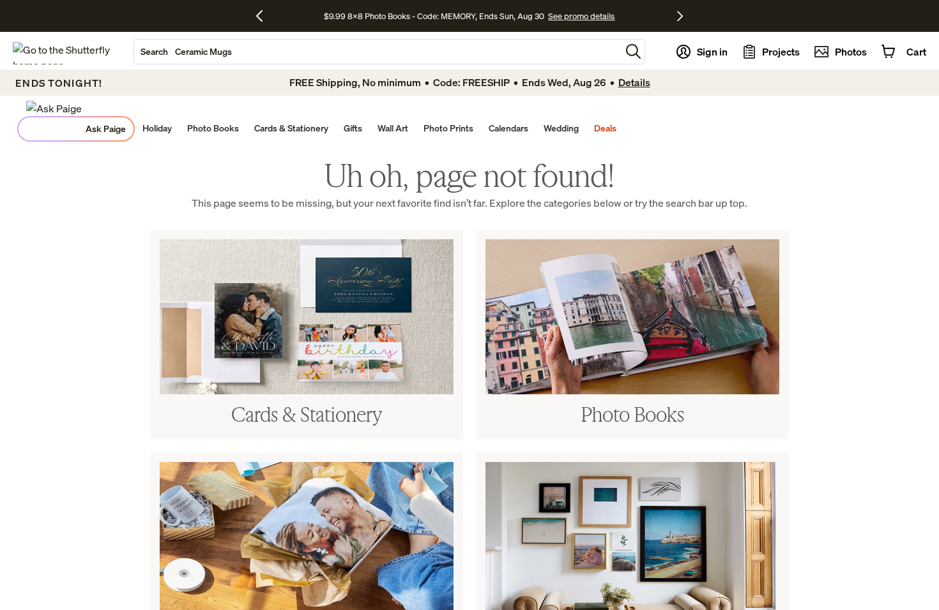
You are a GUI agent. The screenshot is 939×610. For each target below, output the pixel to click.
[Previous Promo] (264, 16)
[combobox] (377, 52)
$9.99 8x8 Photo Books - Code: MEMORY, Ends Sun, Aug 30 (434, 16)
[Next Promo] (680, 16)
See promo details (581, 16)
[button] (633, 51)
